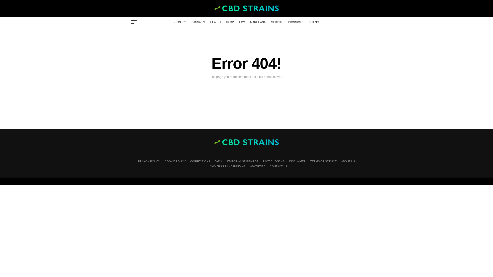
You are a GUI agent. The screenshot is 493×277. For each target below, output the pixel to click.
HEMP (230, 22)
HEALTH (215, 22)
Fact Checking (274, 161)
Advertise (257, 166)
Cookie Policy (175, 161)
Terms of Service (323, 161)
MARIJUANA (258, 22)
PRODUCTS (295, 22)
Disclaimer (297, 161)
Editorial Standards (242, 161)
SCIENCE (314, 22)
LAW (242, 22)
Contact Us (278, 166)
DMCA (219, 161)
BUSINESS (179, 22)
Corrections (200, 161)
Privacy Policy (149, 161)
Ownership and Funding (228, 166)
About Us (348, 161)
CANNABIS (198, 22)
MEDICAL (277, 22)
